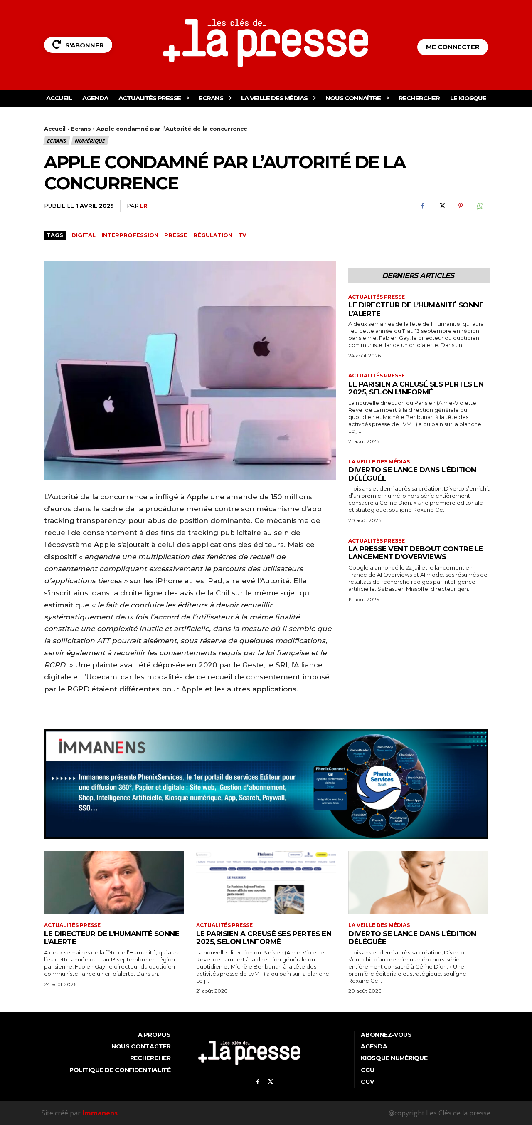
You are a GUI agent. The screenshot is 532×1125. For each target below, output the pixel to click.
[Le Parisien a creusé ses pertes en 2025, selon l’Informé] (266, 882)
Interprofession (129, 235)
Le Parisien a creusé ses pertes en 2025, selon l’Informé (415, 388)
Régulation (212, 235)
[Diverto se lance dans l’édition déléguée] (418, 882)
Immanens (100, 1113)
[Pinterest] (460, 206)
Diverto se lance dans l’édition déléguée (412, 937)
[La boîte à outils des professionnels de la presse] (266, 43)
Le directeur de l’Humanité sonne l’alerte (415, 309)
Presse (175, 235)
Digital (83, 235)
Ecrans (81, 128)
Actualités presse (376, 297)
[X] (441, 206)
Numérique (89, 140)
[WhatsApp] (479, 206)
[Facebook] (422, 206)
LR (144, 205)
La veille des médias (379, 462)
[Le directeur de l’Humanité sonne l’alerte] (114, 882)
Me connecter (453, 47)
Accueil (55, 128)
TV (242, 235)
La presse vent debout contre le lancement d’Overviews (415, 553)
